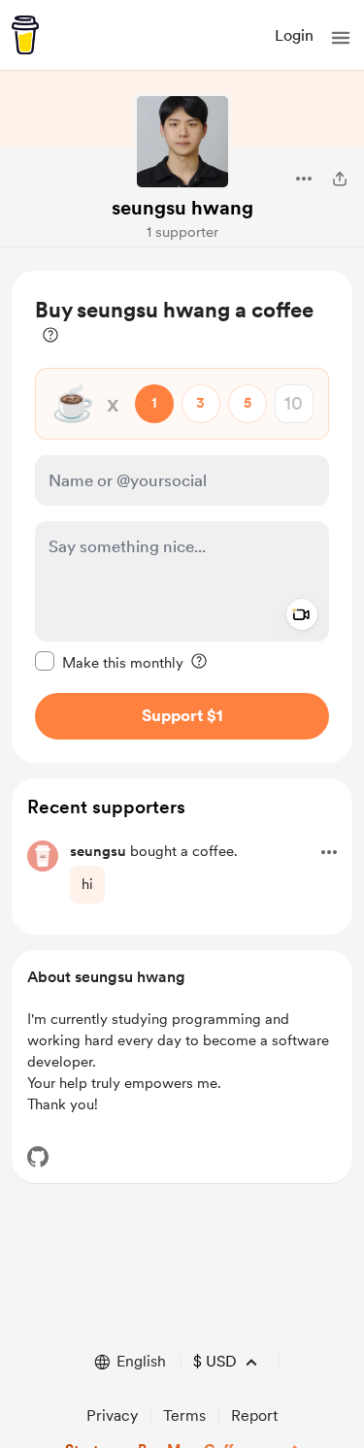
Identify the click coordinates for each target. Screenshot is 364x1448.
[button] (340, 37)
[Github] (38, 1157)
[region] (182, 517)
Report (254, 1415)
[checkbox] (109, 662)
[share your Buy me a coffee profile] (339, 178)
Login (294, 35)
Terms (184, 1415)
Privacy (112, 1415)
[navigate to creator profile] (182, 141)
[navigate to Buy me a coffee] (25, 35)
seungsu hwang (182, 207)
